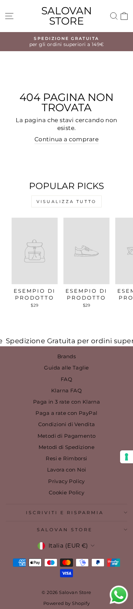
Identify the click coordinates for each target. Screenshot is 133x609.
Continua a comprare (66, 139)
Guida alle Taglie (66, 367)
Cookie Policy (66, 492)
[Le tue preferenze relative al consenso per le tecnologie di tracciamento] (126, 456)
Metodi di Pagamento (67, 436)
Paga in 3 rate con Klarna (66, 401)
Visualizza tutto (66, 201)
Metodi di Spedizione (66, 447)
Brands (66, 356)
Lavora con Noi (66, 469)
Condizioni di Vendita (66, 424)
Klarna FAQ (66, 390)
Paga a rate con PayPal (66, 413)
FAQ (66, 379)
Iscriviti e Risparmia (65, 512)
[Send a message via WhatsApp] (119, 595)
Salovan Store (66, 16)
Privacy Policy (66, 481)
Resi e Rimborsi (66, 458)
